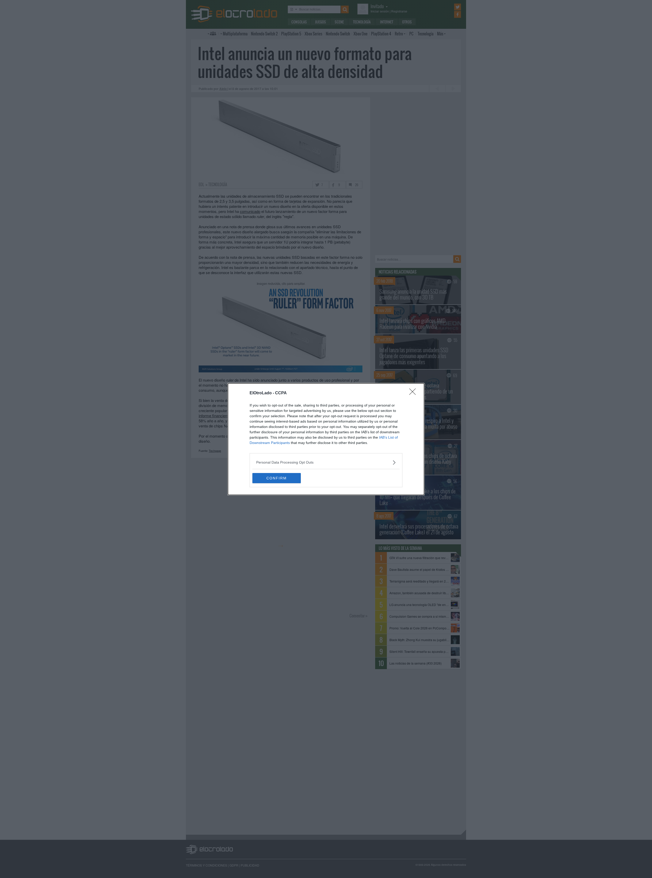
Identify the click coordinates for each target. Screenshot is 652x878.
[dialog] (326, 439)
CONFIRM (276, 478)
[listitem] (326, 462)
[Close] (414, 393)
